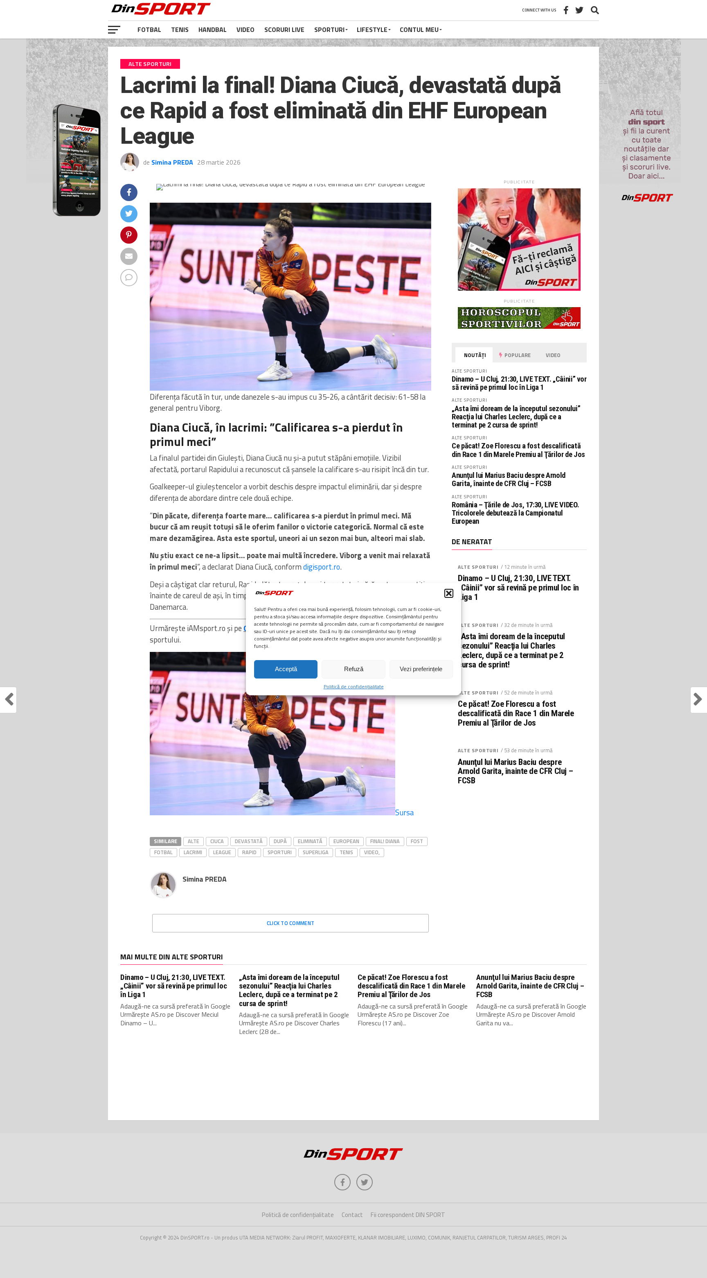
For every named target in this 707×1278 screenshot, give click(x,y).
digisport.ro (321, 566)
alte (193, 841)
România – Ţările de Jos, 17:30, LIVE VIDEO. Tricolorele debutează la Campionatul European (515, 512)
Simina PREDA (172, 162)
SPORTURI (329, 29)
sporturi (280, 852)
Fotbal (149, 29)
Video (245, 29)
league (222, 852)
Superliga (316, 852)
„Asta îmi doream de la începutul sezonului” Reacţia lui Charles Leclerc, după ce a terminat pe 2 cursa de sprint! (516, 416)
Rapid (249, 852)
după (280, 841)
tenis (346, 852)
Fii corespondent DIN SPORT (408, 1214)
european (346, 841)
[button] (449, 593)
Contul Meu (419, 29)
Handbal (212, 29)
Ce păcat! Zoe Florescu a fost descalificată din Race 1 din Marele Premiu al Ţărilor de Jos (518, 449)
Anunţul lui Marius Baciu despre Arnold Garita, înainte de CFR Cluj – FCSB (508, 479)
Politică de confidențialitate (354, 686)
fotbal (163, 852)
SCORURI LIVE (284, 29)
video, (372, 852)
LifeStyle (372, 29)
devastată (249, 841)
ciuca (217, 841)
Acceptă (286, 668)
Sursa (404, 812)
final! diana (385, 841)
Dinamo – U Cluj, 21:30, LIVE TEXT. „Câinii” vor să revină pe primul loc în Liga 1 (519, 383)
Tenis (180, 29)
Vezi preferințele (421, 668)
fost (417, 841)
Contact (352, 1214)
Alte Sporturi (478, 567)
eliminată (310, 841)
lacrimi (193, 852)
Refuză (353, 668)
